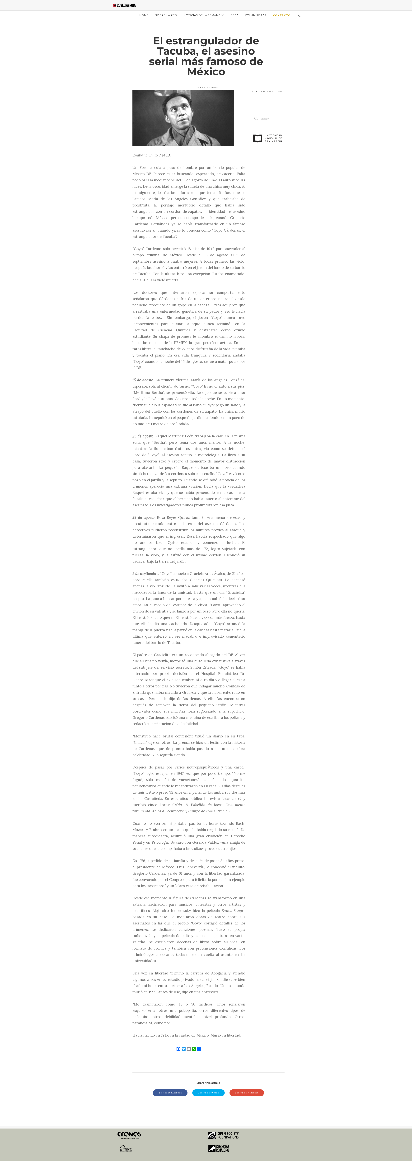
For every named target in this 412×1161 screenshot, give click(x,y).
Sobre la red (166, 15)
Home (144, 15)
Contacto (281, 15)
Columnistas (255, 15)
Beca (235, 15)
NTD (166, 155)
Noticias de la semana (202, 15)
